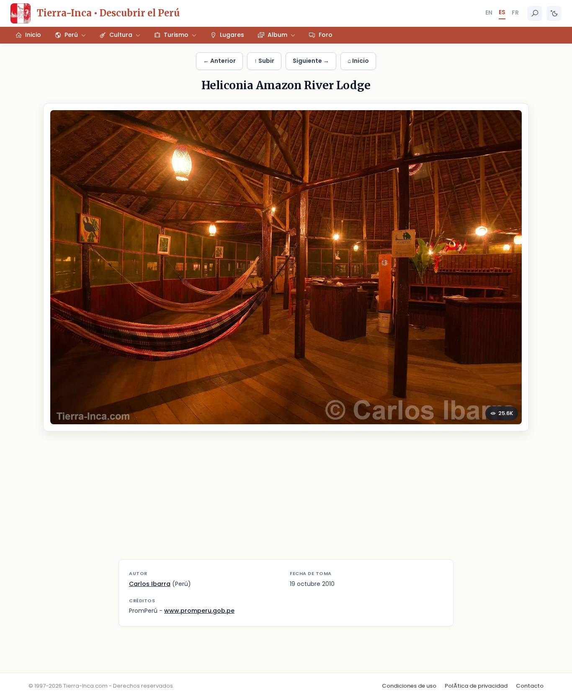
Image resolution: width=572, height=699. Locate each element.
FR (515, 12)
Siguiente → (311, 61)
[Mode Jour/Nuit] (554, 13)
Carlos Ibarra (149, 584)
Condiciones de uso (409, 686)
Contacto (530, 686)
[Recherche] (534, 13)
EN (488, 12)
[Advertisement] (286, 500)
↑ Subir (264, 61)
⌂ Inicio (358, 61)
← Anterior (219, 61)
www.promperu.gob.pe (199, 610)
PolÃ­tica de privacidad (476, 686)
